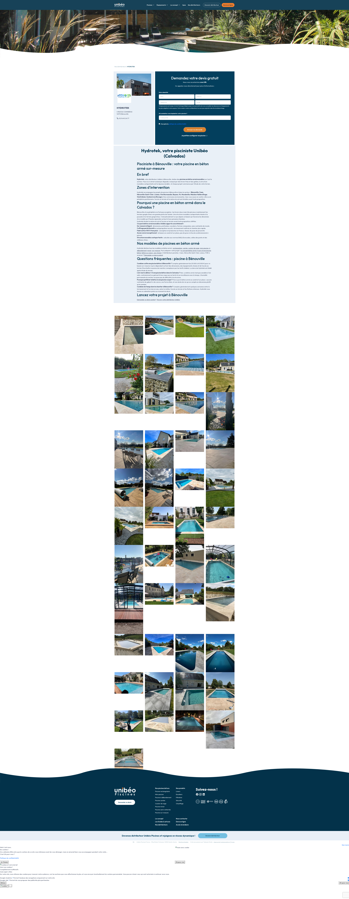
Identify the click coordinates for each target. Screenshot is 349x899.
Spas (184, 5)
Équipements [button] (161, 5)
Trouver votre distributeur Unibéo (168, 300)
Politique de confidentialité (9, 858)
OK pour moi (343, 883)
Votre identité (163, 92)
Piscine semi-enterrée (163, 810)
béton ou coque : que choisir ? (152, 253)
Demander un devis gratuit (153, 255)
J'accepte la (173, 124)
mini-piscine (204, 248)
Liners (178, 791)
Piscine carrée (160, 800)
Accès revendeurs (182, 825)
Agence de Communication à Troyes (224, 842)
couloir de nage (193, 248)
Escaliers (179, 794)
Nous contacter (181, 819)
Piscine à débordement (163, 797)
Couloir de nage (160, 803)
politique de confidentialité (177, 124)
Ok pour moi (180, 862)
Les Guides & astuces (162, 822)
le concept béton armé (189, 250)
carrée (185, 248)
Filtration (179, 797)
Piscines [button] (149, 5)
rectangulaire (177, 248)
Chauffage (179, 803)
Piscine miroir (160, 806)
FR (133, 842)
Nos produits (180, 788)
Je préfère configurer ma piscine (193, 136)
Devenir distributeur (212, 5)
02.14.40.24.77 (124, 118)
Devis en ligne (228, 5)
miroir (149, 250)
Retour (3, 883)
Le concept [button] (174, 5)
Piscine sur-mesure (162, 813)
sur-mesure (156, 250)
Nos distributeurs (194, 5)
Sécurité (179, 800)
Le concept (159, 819)
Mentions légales (183, 842)
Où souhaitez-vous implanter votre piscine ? (173, 113)
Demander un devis (124, 802)
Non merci (345, 845)
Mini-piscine (159, 794)
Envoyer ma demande (194, 130)
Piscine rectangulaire (162, 791)
